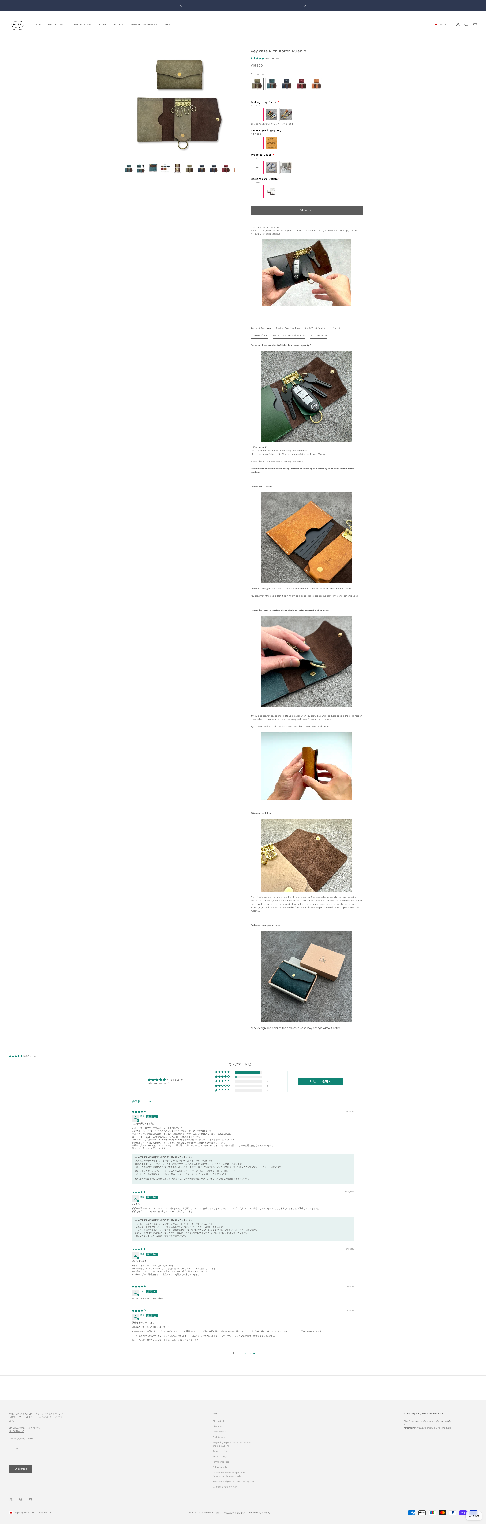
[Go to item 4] (165, 168)
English (43, 1512)
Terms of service (221, 1461)
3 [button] (245, 1353)
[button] (258, 58)
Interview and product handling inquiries (233, 1481)
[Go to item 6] (189, 168)
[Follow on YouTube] (31, 1499)
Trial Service (219, 1437)
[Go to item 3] (153, 168)
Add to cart (307, 210)
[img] (139, 1111)
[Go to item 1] (128, 168)
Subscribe (21, 1468)
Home (37, 24)
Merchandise (55, 24)
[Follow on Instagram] (21, 1499)
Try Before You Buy (80, 24)
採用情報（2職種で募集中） (226, 1486)
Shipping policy (221, 1467)
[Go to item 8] (213, 168)
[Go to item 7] (201, 168)
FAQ (167, 24)
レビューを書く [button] (320, 1081)
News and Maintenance (144, 24)
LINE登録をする (16, 1431)
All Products (219, 1421)
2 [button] (239, 1353)
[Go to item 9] (226, 168)
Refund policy (220, 1451)
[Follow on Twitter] (11, 1499)
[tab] (261, 329)
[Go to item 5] (177, 168)
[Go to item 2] (141, 168)
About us (118, 24)
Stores (102, 24)
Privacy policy (220, 1456)
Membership (219, 1431)
